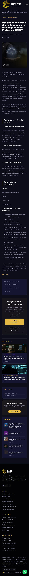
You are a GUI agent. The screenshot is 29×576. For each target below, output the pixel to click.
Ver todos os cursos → (8, 509)
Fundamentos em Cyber (8, 494)
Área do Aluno (6, 538)
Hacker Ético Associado (9, 517)
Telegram (7, 291)
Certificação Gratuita (14, 329)
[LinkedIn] (10, 486)
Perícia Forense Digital (9, 506)
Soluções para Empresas (9, 548)
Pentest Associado (7, 522)
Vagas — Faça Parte (7, 545)
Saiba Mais (5, 274)
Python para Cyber (7, 504)
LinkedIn (15, 284)
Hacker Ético (6, 496)
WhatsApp (7, 284)
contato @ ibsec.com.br (9, 550)
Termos (17, 572)
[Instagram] (6, 486)
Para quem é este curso (11, 393)
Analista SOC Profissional (10, 520)
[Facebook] (3, 486)
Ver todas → (5, 530)
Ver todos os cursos (14, 321)
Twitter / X (8, 288)
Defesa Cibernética (7, 499)
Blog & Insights (6, 540)
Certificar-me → (14, 411)
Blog (8, 11)
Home (3, 11)
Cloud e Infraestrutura (17, 11)
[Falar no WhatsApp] (25, 572)
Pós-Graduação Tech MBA (9, 543)
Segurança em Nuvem (7, 501)
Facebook (16, 288)
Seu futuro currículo (10, 395)
